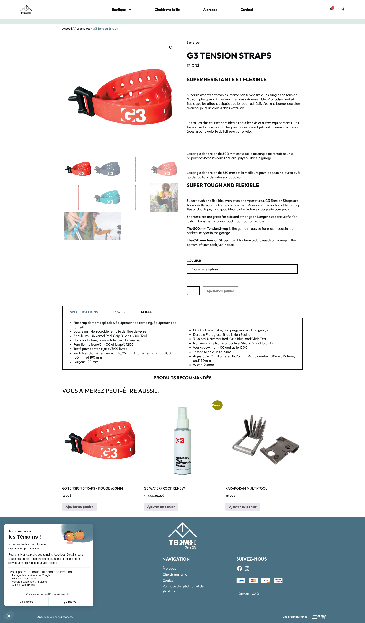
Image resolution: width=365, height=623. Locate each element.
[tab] (84, 312)
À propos (210, 9)
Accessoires (82, 28)
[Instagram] (247, 568)
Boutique (119, 9)
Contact (247, 9)
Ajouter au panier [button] (79, 507)
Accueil (67, 28)
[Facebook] (239, 568)
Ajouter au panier (220, 291)
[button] (171, 47)
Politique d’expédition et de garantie (183, 588)
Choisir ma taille (167, 9)
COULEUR (194, 260)
